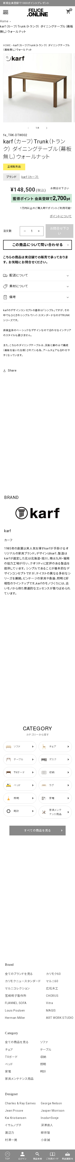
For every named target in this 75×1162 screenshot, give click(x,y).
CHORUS (52, 995)
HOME (7, 45)
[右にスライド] (46, 128)
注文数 (7, 230)
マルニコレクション (17, 988)
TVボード (11, 1057)
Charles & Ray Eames (20, 1103)
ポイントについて (61, 216)
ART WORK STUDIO (60, 1017)
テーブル (45, 1049)
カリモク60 (53, 974)
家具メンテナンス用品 (19, 1078)
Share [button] (12, 370)
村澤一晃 (11, 1140)
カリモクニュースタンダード (23, 981)
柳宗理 (45, 1132)
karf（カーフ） (30, 177)
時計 (43, 1071)
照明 (43, 1064)
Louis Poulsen (15, 1010)
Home (4, 21)
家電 (8, 1071)
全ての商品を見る (17, 1042)
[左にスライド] (28, 128)
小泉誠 (45, 1140)
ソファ (44, 1042)
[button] (37, 275)
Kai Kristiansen (15, 1118)
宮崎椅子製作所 (15, 995)
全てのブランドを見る (19, 974)
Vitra (49, 1003)
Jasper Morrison (53, 1110)
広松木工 (52, 988)
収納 (43, 1057)
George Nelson (51, 1103)
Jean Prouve (14, 1110)
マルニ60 (52, 981)
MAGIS (51, 1010)
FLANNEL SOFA (15, 1003)
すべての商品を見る (37, 830)
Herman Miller (15, 1017)
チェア (9, 1049)
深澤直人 (47, 1125)
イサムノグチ (13, 1125)
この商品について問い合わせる (37, 245)
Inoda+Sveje (50, 1118)
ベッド (9, 1064)
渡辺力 (9, 1132)
